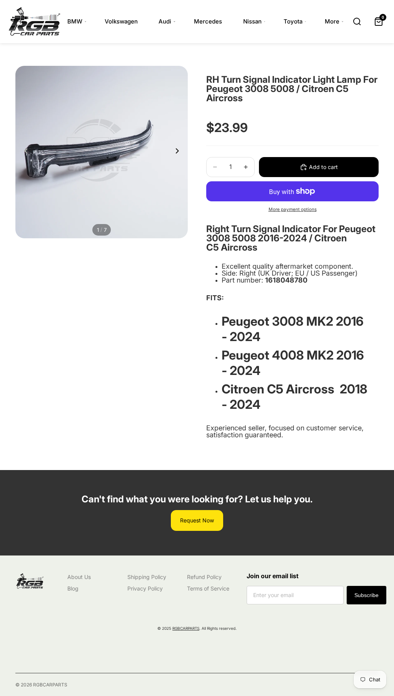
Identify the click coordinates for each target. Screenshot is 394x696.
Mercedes (208, 21)
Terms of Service (208, 588)
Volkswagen (121, 21)
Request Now (197, 520)
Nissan (252, 21)
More (332, 21)
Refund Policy (204, 577)
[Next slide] (179, 152)
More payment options (293, 209)
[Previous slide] (23, 152)
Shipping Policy (146, 577)
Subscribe (366, 595)
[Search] (357, 21)
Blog (72, 588)
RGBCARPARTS (185, 628)
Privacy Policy (145, 588)
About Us (79, 577)
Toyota (293, 21)
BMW (74, 21)
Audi (165, 21)
